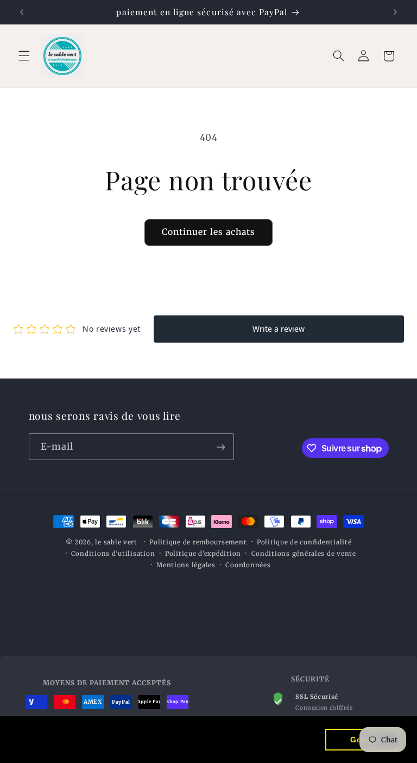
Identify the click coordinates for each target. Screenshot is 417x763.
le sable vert (116, 542)
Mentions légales (186, 565)
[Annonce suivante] (395, 12)
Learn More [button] (78, 745)
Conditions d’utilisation (113, 553)
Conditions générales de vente (303, 553)
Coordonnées (247, 565)
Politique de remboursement (198, 542)
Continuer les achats (209, 232)
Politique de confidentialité (304, 542)
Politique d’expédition (203, 553)
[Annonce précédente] (22, 12)
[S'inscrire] (220, 446)
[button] (23, 56)
